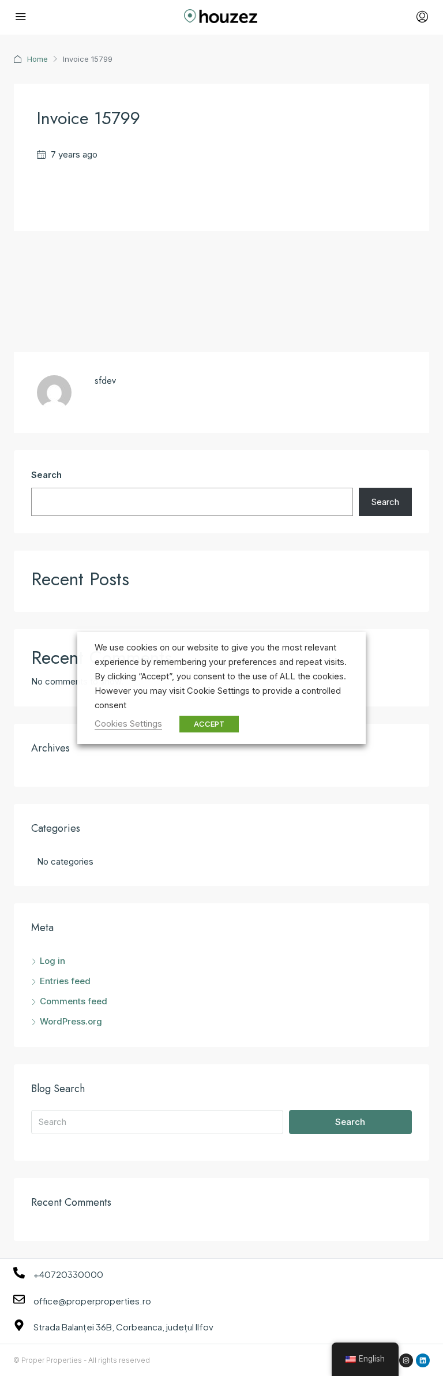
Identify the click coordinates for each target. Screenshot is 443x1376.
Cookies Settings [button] (128, 724)
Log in (52, 960)
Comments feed (73, 1001)
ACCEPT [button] (209, 723)
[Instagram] (406, 1360)
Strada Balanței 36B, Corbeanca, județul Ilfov (123, 1326)
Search (46, 474)
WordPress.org (71, 1021)
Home (37, 58)
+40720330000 (68, 1274)
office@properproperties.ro (92, 1300)
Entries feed (65, 980)
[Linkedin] (423, 1360)
